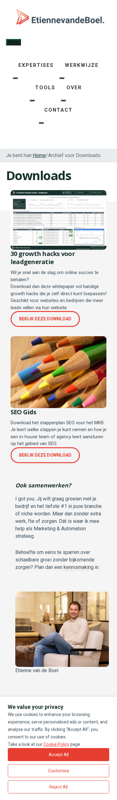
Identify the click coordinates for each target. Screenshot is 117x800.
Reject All (58, 786)
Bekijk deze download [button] (45, 318)
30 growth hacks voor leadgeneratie (43, 257)
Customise (58, 770)
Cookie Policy (56, 744)
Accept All (59, 754)
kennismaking (79, 567)
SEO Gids (23, 412)
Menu (13, 42)
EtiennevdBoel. (58, 18)
